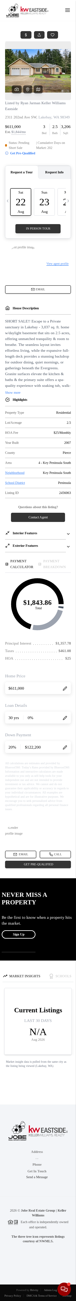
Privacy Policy (12, 1295)
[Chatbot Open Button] (64, 1289)
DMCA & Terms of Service (42, 1295)
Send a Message (37, 1177)
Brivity (34, 1290)
